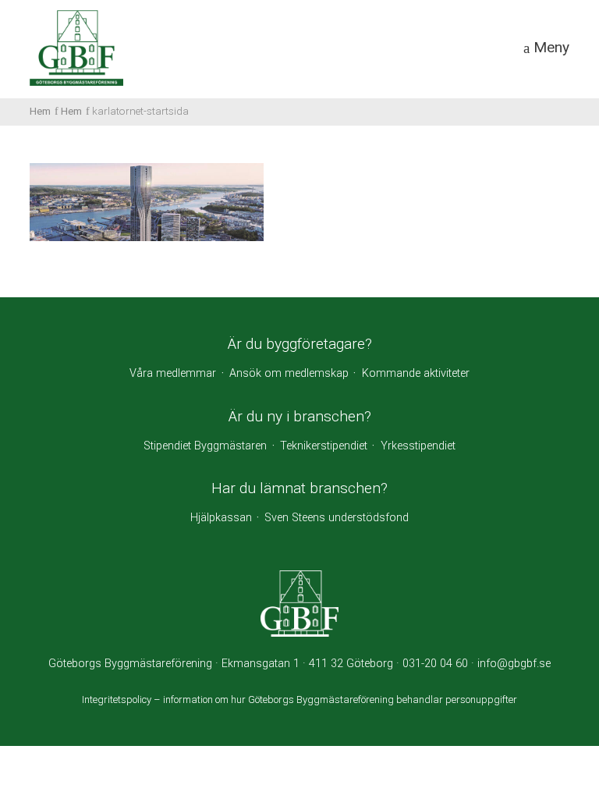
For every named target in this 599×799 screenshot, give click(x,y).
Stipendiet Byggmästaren (205, 446)
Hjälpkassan (221, 517)
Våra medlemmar (172, 373)
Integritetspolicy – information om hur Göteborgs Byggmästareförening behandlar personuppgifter (299, 699)
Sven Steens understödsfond (336, 517)
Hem (40, 111)
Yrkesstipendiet (418, 446)
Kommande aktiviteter (416, 373)
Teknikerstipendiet (323, 446)
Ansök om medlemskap (289, 373)
